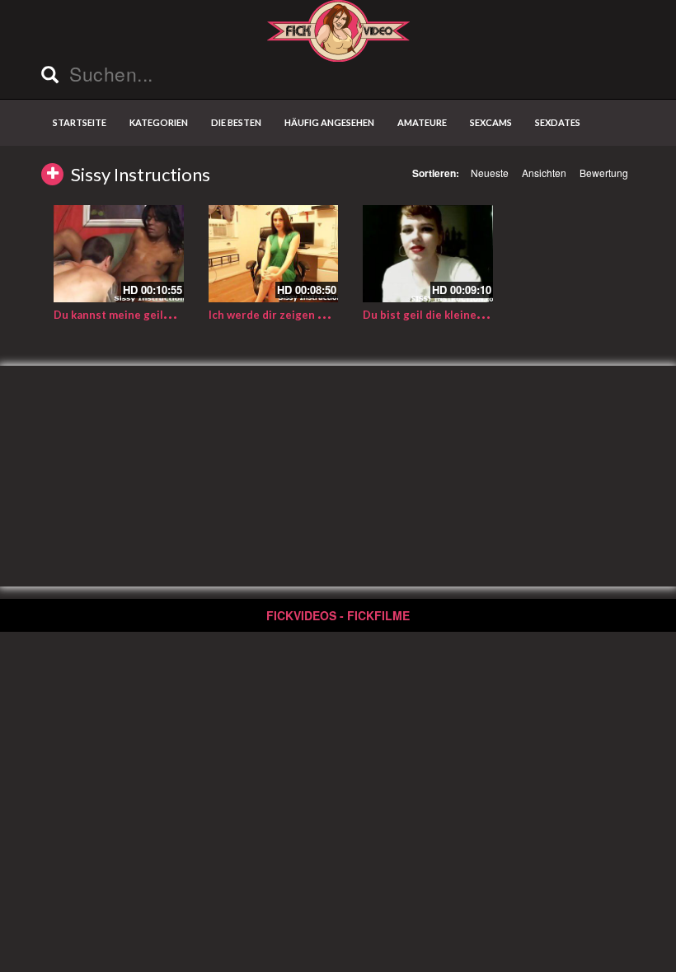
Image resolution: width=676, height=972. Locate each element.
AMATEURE (422, 122)
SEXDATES (557, 122)
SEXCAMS (491, 122)
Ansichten (544, 173)
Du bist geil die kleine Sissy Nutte (451, 314)
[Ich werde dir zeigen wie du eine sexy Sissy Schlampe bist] (274, 253)
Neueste (490, 173)
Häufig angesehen (329, 122)
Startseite (79, 122)
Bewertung (604, 173)
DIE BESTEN (236, 122)
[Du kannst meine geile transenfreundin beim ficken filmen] (119, 253)
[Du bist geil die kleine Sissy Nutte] (428, 253)
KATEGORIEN (158, 122)
